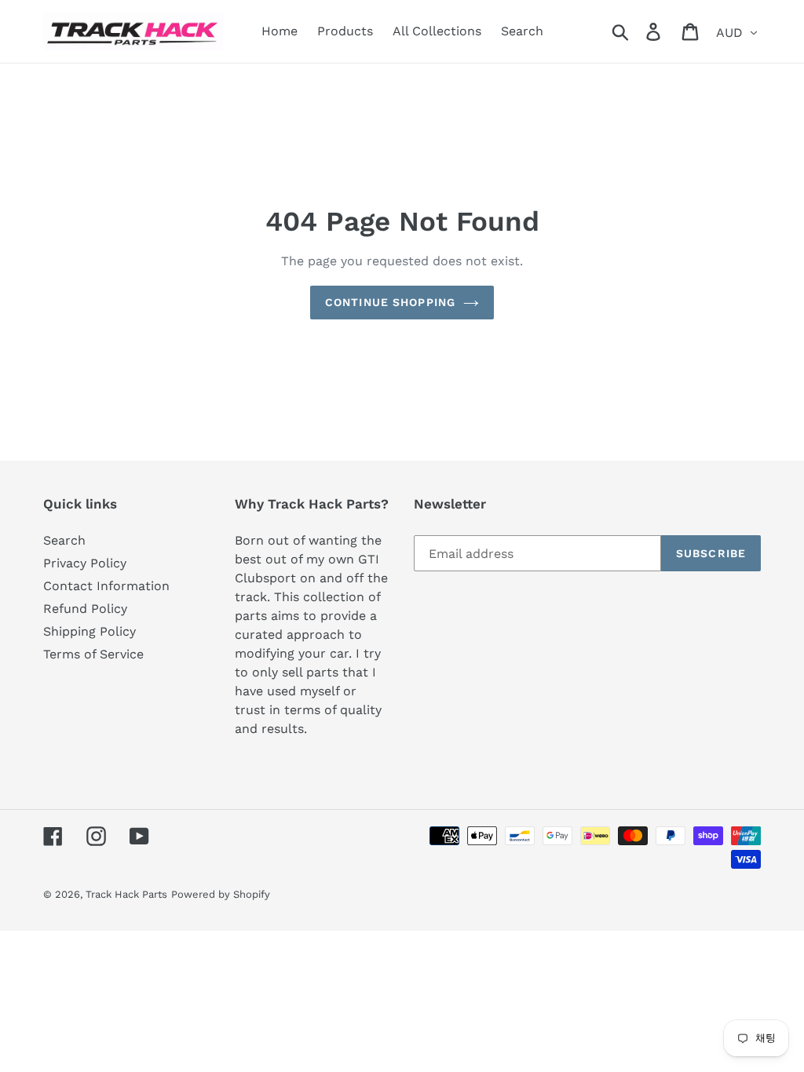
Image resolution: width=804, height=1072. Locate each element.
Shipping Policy (89, 631)
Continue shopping (390, 302)
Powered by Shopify (220, 894)
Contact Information (106, 585)
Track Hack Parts (126, 894)
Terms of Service (93, 654)
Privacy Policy (84, 563)
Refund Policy (85, 608)
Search (64, 540)
